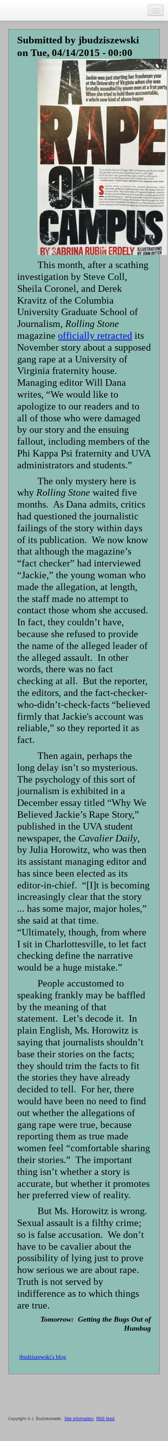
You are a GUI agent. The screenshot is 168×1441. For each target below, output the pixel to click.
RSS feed (105, 1418)
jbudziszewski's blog (42, 1357)
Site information (79, 1418)
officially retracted (95, 335)
